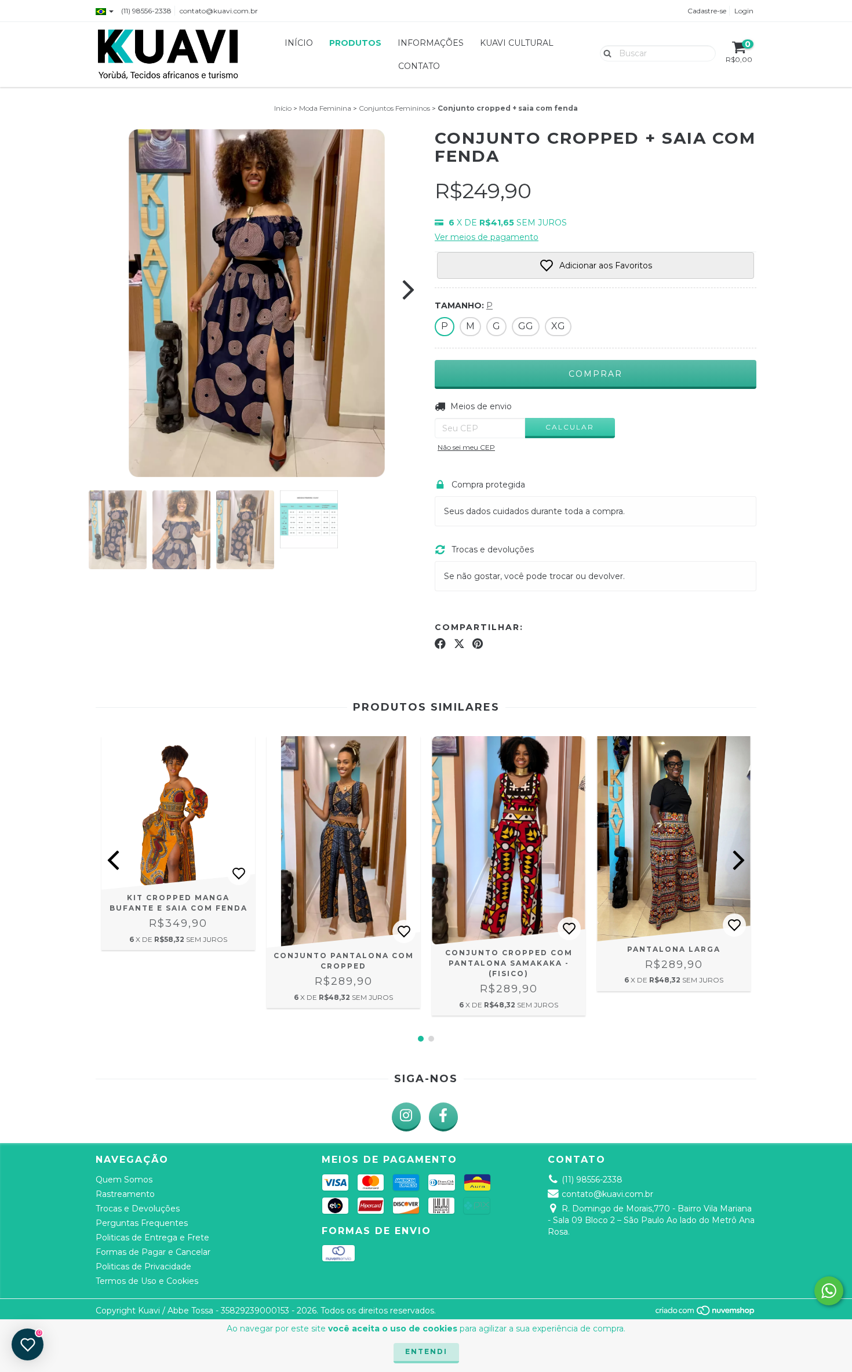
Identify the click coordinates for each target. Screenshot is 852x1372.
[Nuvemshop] (705, 1313)
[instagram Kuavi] (406, 1116)
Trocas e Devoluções (138, 1208)
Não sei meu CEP (466, 447)
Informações (431, 43)
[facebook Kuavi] (443, 1116)
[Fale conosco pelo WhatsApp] (828, 1290)
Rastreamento (125, 1194)
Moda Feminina (325, 108)
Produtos (355, 43)
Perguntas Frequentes (142, 1223)
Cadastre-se (706, 10)
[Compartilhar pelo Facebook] (440, 644)
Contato (419, 66)
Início (299, 43)
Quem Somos (124, 1179)
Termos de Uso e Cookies (147, 1281)
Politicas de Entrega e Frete (152, 1237)
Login (743, 10)
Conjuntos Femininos (394, 108)
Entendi (426, 1351)
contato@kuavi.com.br (219, 10)
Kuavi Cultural (517, 43)
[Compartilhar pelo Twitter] (459, 644)
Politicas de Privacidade (143, 1266)
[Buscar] (605, 52)
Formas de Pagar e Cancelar (153, 1252)
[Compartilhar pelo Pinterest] (477, 644)
